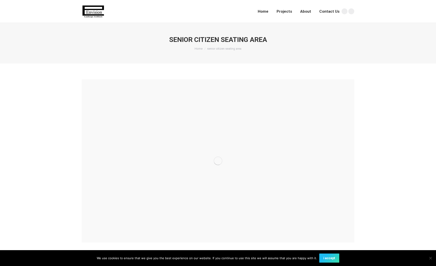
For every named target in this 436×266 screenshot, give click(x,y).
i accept (329, 258)
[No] (430, 258)
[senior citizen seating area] (218, 160)
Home (199, 48)
